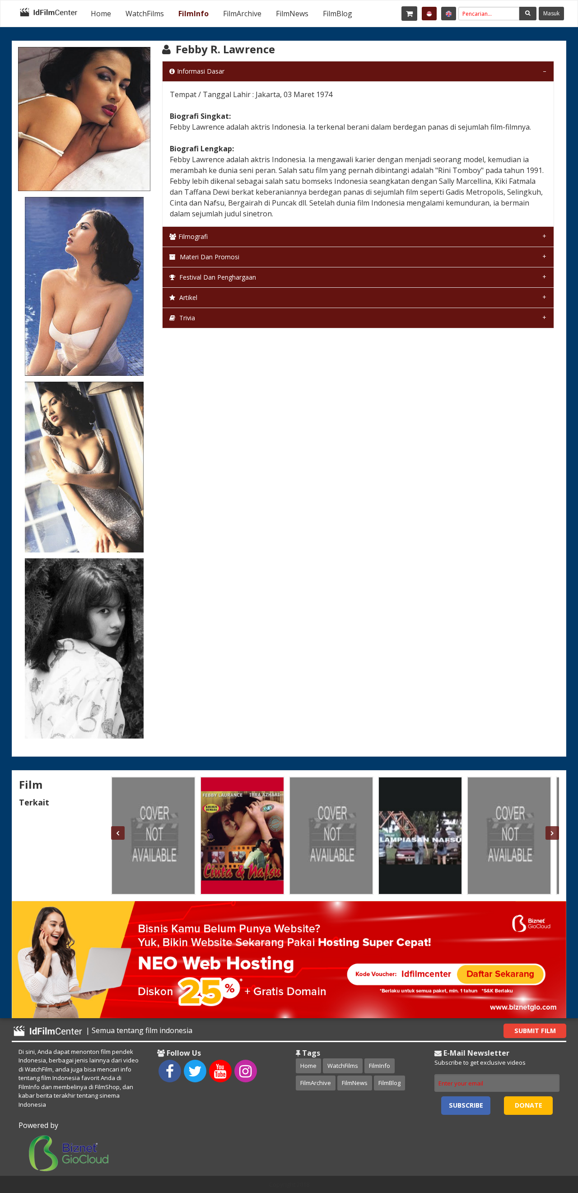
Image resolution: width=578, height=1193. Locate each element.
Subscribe (466, 1105)
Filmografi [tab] (193, 236)
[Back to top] (548, 1136)
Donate (528, 1105)
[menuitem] (101, 13)
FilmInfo (193, 14)
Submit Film (535, 1030)
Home (101, 14)
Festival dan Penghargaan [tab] (216, 277)
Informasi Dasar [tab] (200, 71)
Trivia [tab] (186, 317)
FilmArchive (242, 14)
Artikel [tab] (187, 297)
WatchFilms (145, 14)
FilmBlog (337, 14)
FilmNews (292, 14)
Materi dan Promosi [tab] (208, 257)
